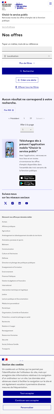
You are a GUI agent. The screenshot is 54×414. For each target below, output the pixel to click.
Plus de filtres (25, 63)
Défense (5, 258)
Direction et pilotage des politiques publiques (18, 263)
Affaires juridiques (8, 226)
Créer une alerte (28, 80)
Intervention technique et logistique (15, 290)
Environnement (7, 272)
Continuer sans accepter (27, 400)
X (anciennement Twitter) (5, 203)
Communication (8, 249)
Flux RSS (7, 110)
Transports (6, 349)
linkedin (19, 203)
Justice (4, 294)
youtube (26, 203)
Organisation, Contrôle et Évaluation (15, 312)
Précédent (14, 118)
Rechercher (28, 71)
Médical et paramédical (10, 303)
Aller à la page (27, 124)
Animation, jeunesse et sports (12, 240)
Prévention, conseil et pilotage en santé (16, 317)
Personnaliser (27, 407)
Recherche (6, 322)
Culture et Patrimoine (10, 253)
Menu (50, 3)
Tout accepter (27, 393)
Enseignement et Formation (12, 267)
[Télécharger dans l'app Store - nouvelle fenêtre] (27, 177)
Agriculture (6, 231)
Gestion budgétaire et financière (14, 281)
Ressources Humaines (10, 335)
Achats (4, 222)
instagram (12, 203)
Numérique (6, 308)
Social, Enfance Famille (10, 344)
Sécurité (5, 340)
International (6, 285)
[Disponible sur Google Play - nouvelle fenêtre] (27, 183)
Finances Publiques (8, 276)
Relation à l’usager (8, 326)
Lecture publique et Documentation (15, 299)
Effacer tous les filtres (28, 87)
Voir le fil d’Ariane (8, 27)
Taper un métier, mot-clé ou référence (20, 43)
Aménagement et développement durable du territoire (22, 235)
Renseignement (7, 331)
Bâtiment (5, 244)
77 (31, 118)
